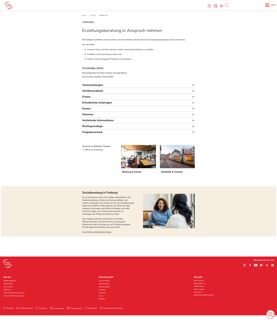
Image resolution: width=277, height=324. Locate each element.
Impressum (43, 308)
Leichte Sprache (76, 308)
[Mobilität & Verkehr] (177, 167)
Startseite (9, 308)
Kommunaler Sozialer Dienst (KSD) (98, 76)
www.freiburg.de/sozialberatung (96, 232)
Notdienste (7, 290)
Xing (267, 265)
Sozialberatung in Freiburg (100, 192)
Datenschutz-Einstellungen (113, 308)
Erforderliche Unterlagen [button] (97, 102)
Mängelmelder (8, 284)
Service (93, 15)
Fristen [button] (86, 96)
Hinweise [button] (87, 114)
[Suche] (227, 6)
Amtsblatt (102, 290)
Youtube (255, 265)
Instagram (244, 265)
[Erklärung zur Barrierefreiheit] (209, 5)
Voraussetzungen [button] (92, 85)
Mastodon (261, 265)
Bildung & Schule (131, 172)
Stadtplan (102, 299)
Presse (101, 296)
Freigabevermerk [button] (92, 132)
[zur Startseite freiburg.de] (57, 5)
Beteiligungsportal (9, 281)
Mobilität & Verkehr (172, 172)
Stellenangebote (104, 287)
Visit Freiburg (8, 287)
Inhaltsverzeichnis (26, 308)
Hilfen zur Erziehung (94, 149)
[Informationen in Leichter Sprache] (221, 5)
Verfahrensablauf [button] (92, 91)
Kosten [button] (86, 108)
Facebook (250, 265)
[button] (7, 264)
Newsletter (102, 293)
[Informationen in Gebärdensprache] (215, 5)
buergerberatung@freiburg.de (204, 295)
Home (84, 15)
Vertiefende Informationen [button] (98, 120)
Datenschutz (92, 308)
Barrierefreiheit (58, 308)
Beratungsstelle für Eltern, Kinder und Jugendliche (104, 72)
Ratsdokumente (104, 284)
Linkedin (272, 265)
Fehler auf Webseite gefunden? (13, 296)
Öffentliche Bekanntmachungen (14, 293)
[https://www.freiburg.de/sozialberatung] (169, 227)
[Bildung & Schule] (138, 167)
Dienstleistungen (104, 281)
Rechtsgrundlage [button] (92, 126)
